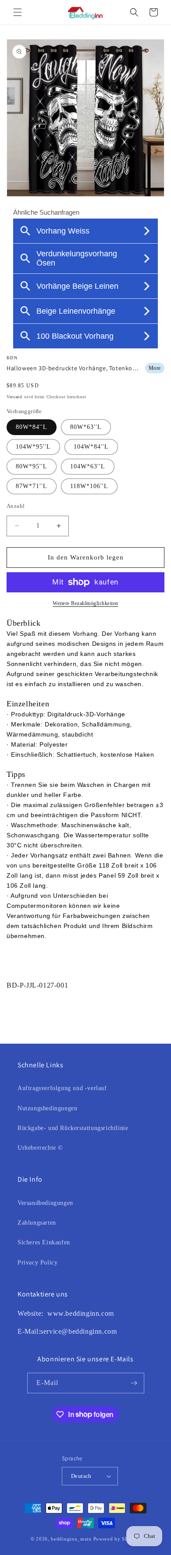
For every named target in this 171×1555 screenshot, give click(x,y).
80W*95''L (31, 466)
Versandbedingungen (45, 1203)
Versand (14, 396)
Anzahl (16, 506)
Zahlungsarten (37, 1222)
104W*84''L (91, 446)
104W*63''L (87, 466)
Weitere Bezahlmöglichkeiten (85, 603)
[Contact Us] (46, 1313)
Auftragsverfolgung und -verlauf (62, 1088)
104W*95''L (33, 446)
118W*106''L (89, 486)
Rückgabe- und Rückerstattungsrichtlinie (73, 1128)
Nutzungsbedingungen (47, 1108)
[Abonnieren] (134, 1383)
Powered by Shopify (117, 1538)
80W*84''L (31, 427)
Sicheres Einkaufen (44, 1242)
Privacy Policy (37, 1262)
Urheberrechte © (40, 1147)
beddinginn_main (71, 1538)
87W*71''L (31, 486)
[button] (17, 12)
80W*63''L (86, 427)
